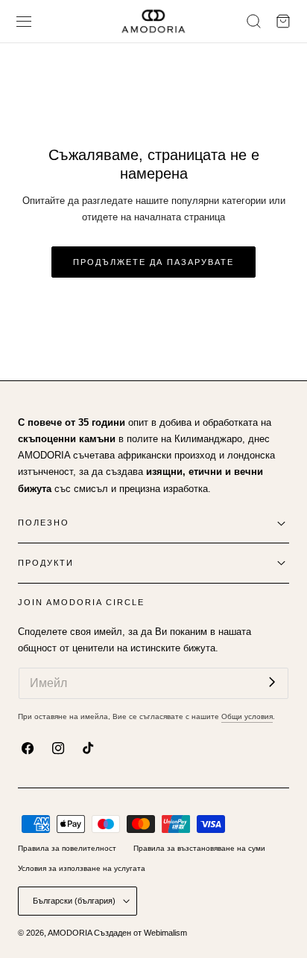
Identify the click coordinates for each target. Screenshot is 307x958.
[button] (24, 21)
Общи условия (247, 716)
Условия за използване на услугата (81, 868)
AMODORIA (70, 932)
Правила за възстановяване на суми (199, 848)
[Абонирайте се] (272, 682)
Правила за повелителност (67, 848)
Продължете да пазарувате (153, 262)
